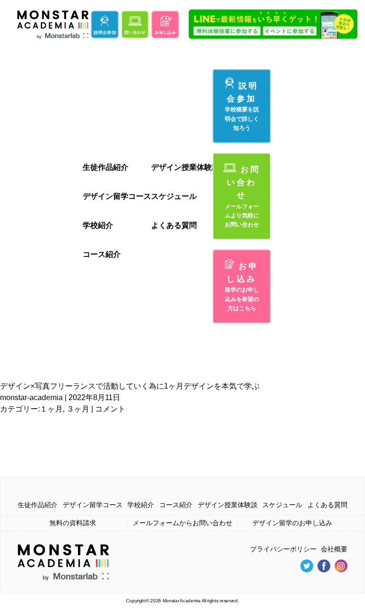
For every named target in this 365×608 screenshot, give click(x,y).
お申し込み (242, 287)
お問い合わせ (242, 196)
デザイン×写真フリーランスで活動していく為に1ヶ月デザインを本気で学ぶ (129, 386)
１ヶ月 (51, 409)
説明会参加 (242, 106)
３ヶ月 (78, 409)
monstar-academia (31, 397)
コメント (110, 409)
